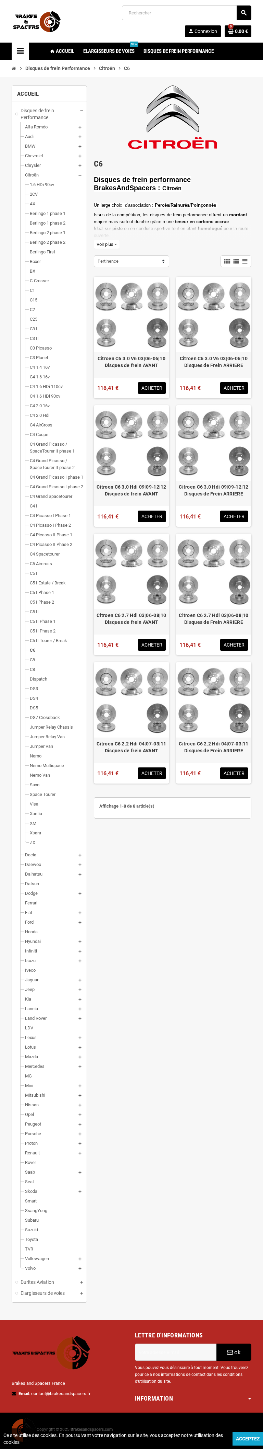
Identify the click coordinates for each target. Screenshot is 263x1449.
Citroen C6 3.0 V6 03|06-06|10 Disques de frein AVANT (131, 362)
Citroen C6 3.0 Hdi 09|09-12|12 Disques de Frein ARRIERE (213, 490)
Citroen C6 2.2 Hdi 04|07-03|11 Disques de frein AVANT (131, 747)
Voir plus (107, 244)
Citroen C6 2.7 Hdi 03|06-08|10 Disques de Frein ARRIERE (213, 619)
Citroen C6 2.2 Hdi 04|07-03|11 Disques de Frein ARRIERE (213, 747)
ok (237, 1352)
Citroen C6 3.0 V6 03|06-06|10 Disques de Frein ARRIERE (214, 362)
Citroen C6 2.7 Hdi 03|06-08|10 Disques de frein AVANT (131, 619)
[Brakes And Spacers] (37, 20)
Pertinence (108, 261)
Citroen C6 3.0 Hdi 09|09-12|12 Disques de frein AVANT (131, 490)
